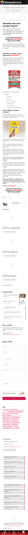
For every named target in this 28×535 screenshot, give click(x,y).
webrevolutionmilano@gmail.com (13, 334)
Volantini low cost (15, 9)
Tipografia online (10, 426)
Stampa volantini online (11, 423)
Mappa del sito (17, 526)
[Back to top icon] (14, 520)
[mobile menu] (26, 2)
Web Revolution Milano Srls (14, 524)
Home (7, 9)
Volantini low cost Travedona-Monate (11, 228)
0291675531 (10, 333)
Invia (14, 398)
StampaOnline (13, 20)
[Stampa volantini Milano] (10, 2)
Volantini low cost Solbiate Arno (10, 252)
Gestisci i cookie (7, 528)
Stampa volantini (10, 418)
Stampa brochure (10, 414)
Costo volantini (9, 409)
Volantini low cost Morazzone (9, 276)
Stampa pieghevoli (11, 417)
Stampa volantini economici (10, 421)
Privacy (7, 383)
